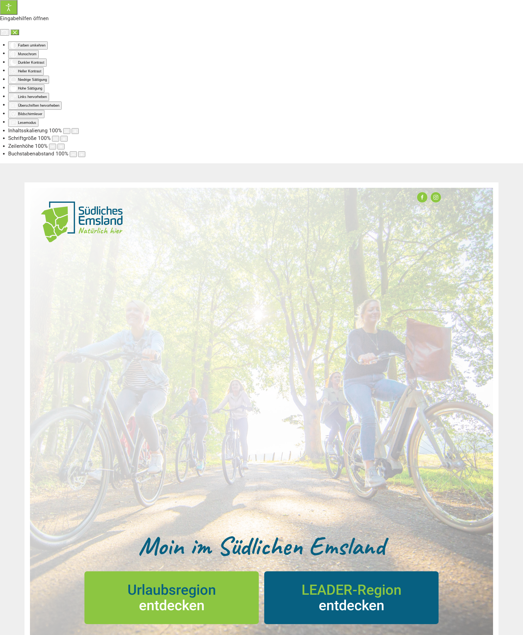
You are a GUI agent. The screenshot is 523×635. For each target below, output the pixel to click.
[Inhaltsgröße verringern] (66, 131)
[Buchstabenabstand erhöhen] (81, 154)
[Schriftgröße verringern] (55, 139)
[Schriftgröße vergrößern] (64, 139)
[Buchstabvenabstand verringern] (73, 154)
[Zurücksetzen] (4, 32)
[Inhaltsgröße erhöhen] (75, 131)
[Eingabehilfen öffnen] (8, 7)
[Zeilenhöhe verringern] (52, 146)
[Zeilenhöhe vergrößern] (61, 146)
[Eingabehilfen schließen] (15, 32)
